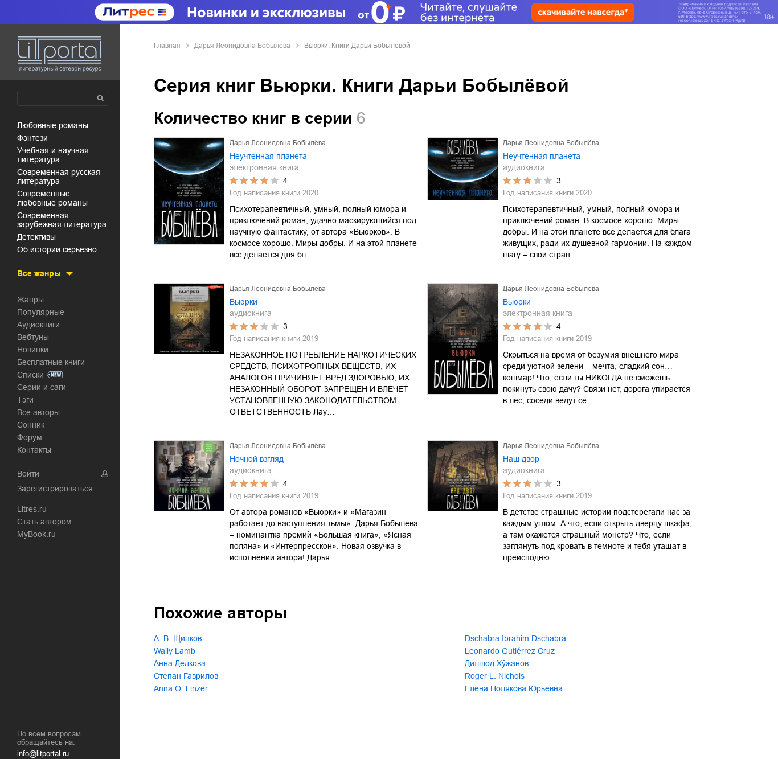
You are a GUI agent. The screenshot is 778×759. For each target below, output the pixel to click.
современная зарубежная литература (62, 220)
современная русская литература (58, 176)
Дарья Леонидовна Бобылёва (242, 46)
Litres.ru (32, 509)
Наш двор (521, 458)
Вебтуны (33, 337)
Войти (28, 473)
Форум (29, 437)
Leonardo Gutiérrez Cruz (510, 650)
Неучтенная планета (268, 156)
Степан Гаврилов (186, 675)
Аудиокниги (38, 324)
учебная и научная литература (53, 155)
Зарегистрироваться (55, 488)
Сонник (30, 424)
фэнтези (32, 137)
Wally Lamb (174, 650)
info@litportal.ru (43, 753)
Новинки (32, 349)
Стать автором (44, 521)
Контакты (34, 449)
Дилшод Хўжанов (497, 663)
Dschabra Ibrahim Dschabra (515, 638)
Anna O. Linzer (181, 688)
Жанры (30, 299)
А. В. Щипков (178, 638)
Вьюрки (243, 301)
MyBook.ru (36, 534)
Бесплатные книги (51, 362)
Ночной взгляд (257, 458)
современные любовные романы (52, 198)
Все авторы (38, 412)
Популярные (40, 312)
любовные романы (52, 125)
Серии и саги (41, 387)
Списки (30, 374)
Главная (167, 46)
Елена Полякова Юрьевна (514, 688)
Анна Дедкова (180, 663)
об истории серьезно (57, 249)
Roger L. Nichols (495, 675)
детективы (36, 236)
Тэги (25, 399)
